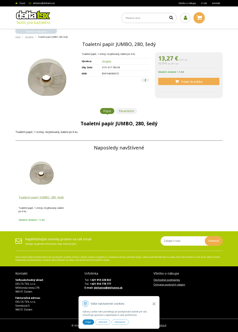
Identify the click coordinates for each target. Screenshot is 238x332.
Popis (107, 111)
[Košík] (199, 17)
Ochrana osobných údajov (169, 284)
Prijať (88, 322)
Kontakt (216, 3)
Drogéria (29, 37)
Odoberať (213, 240)
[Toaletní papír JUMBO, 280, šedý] (46, 76)
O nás (204, 3)
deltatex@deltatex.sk (44, 3)
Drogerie (106, 61)
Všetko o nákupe (187, 3)
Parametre (126, 111)
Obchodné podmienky (166, 280)
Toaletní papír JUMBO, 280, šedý (41, 197)
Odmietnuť (120, 322)
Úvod (22, 3)
